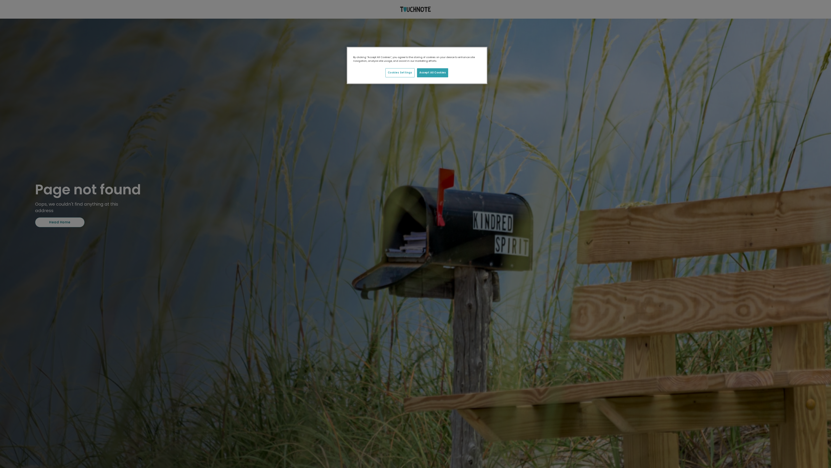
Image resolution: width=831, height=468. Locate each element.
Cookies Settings (400, 72)
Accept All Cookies (432, 72)
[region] (417, 65)
